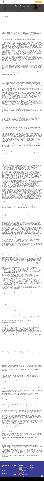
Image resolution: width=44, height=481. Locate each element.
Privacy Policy (14, 474)
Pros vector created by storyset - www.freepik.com (35, 479)
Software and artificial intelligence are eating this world (25, 474)
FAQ (12, 470)
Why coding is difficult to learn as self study (25, 471)
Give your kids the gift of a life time (24, 467)
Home (13, 467)
